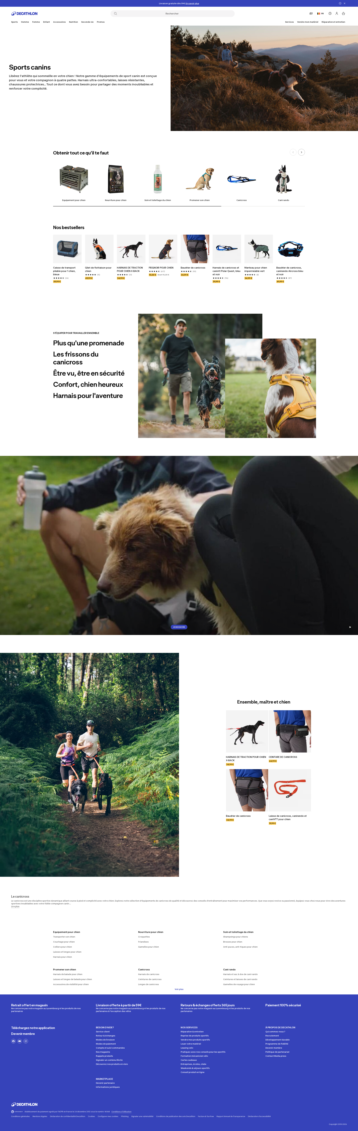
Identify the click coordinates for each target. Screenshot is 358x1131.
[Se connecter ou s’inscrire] (336, 13)
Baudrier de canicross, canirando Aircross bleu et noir (289, 271)
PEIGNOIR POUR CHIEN (161, 267)
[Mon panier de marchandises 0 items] (343, 13)
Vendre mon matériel (307, 22)
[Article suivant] (301, 152)
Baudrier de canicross (193, 267)
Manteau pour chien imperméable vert (255, 269)
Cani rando (283, 200)
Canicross (241, 200)
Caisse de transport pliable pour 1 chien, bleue (64, 271)
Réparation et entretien (333, 22)
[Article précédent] (293, 152)
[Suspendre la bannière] (340, 3)
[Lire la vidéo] (350, 627)
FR (322, 13)
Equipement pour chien (73, 200)
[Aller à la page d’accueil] (24, 14)
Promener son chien (200, 200)
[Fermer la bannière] (344, 3)
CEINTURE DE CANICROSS (283, 757)
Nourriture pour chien (115, 200)
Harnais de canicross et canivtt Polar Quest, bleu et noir (226, 271)
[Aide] (330, 13)
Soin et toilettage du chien (157, 200)
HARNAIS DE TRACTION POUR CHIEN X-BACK (130, 269)
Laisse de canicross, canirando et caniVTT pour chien (288, 817)
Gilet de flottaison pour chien (98, 269)
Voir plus (179, 989)
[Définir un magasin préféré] (311, 13)
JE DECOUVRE (179, 627)
